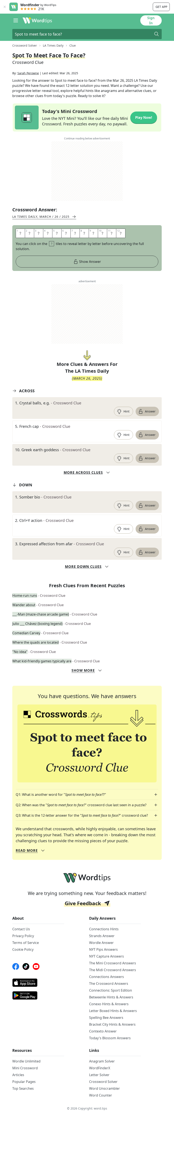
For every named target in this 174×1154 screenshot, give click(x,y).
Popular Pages (24, 1081)
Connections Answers (106, 976)
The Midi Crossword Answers (112, 970)
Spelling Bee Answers (106, 1017)
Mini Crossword (25, 1068)
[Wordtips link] (37, 20)
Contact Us (21, 929)
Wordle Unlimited (26, 1061)
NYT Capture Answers (106, 956)
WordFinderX (99, 1068)
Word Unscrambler (104, 1088)
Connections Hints (104, 929)
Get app (161, 7)
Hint (126, 411)
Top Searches (23, 1088)
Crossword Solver (24, 45)
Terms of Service (25, 942)
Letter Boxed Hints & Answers (113, 1010)
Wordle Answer (101, 942)
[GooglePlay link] (38, 995)
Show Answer (90, 261)
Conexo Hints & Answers (109, 1004)
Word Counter (100, 1095)
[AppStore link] (38, 982)
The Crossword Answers (108, 983)
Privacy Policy (23, 936)
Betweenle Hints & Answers (111, 997)
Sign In (151, 20)
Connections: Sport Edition (110, 990)
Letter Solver (99, 1074)
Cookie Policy (23, 949)
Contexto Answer (103, 1031)
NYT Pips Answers (103, 949)
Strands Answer (102, 936)
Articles (18, 1074)
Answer (150, 411)
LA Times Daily (53, 45)
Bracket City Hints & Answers (112, 1024)
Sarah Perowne (28, 73)
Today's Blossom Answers (110, 1038)
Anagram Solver (102, 1061)
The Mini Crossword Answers (112, 963)
